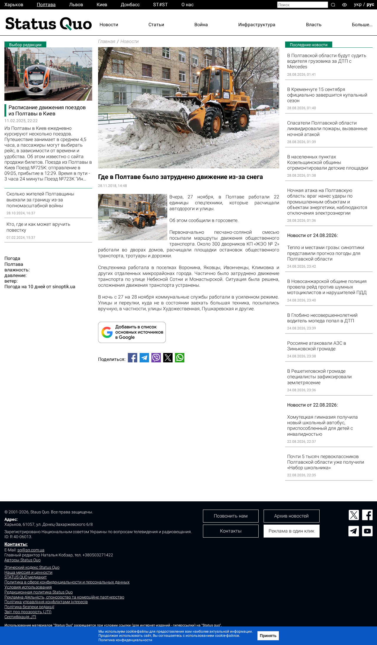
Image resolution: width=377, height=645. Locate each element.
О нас (187, 4)
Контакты (15, 544)
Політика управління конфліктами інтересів (46, 601)
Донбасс (130, 4)
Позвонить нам (231, 516)
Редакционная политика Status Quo (38, 592)
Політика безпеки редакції (29, 606)
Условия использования (28, 587)
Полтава (46, 4)
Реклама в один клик (291, 531)
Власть (314, 24)
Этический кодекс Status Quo (31, 567)
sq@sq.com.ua (30, 550)
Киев (102, 4)
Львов (76, 4)
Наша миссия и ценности (28, 572)
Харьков (13, 4)
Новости (109, 24)
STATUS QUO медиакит (25, 577)
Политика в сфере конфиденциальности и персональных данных (67, 582)
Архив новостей (291, 516)
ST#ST (160, 4)
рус (370, 4)
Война (201, 24)
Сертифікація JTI (20, 616)
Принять (268, 635)
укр (358, 4)
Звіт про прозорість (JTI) (28, 611)
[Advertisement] (188, 386)
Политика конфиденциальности (125, 640)
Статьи (156, 24)
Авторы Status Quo (22, 560)
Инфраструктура (256, 24)
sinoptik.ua (63, 286)
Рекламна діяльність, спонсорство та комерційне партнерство (64, 597)
